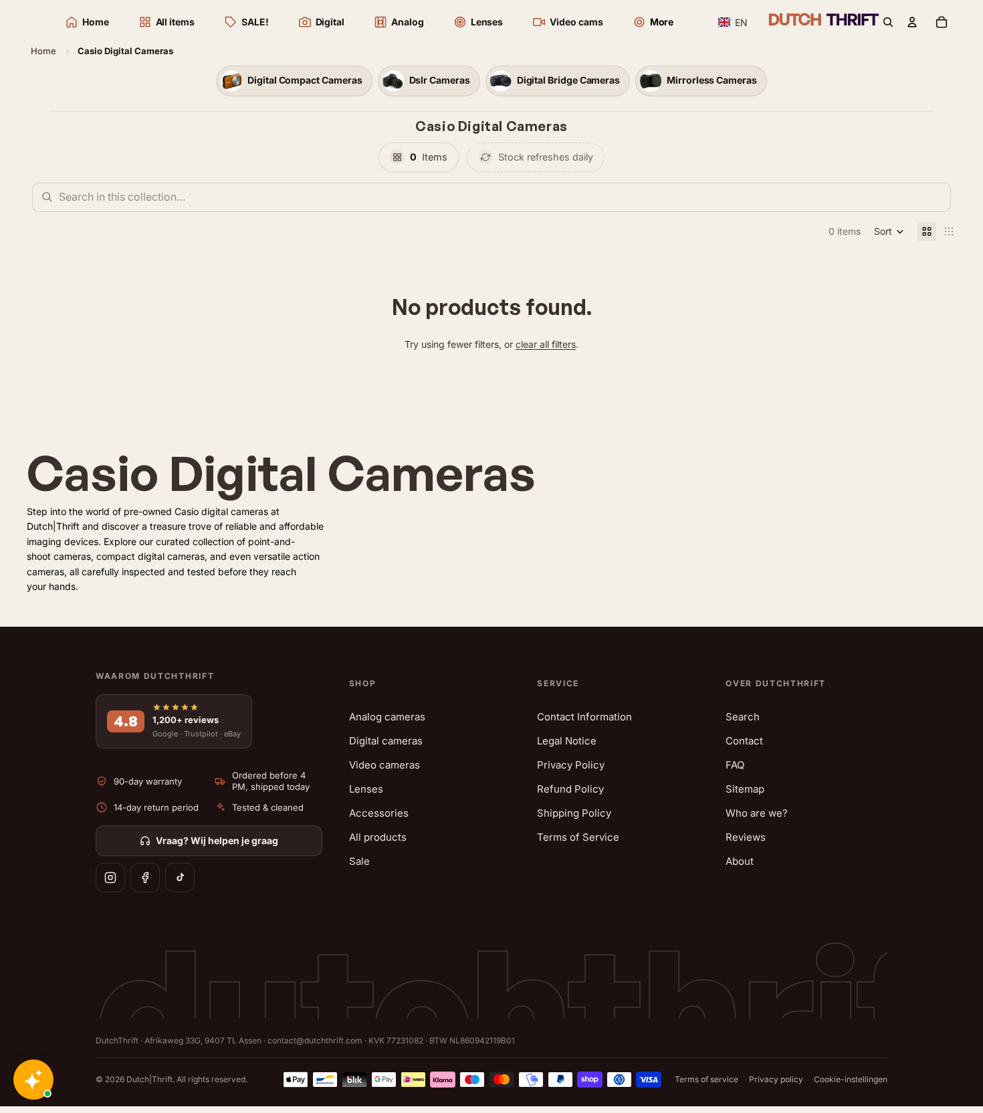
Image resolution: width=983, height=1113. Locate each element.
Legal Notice (566, 740)
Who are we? (757, 813)
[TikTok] (180, 877)
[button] (733, 22)
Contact (744, 740)
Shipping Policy (574, 813)
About (740, 861)
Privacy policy (776, 1079)
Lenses (366, 789)
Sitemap (745, 789)
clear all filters (546, 344)
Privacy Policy (571, 764)
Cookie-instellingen (850, 1079)
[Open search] (888, 22)
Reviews (746, 837)
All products (378, 837)
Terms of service (706, 1079)
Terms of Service (578, 837)
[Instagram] (110, 877)
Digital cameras (386, 740)
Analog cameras (387, 716)
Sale (359, 861)
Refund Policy (570, 789)
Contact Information (584, 716)
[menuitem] (653, 22)
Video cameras (384, 764)
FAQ (735, 764)
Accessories (379, 813)
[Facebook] (145, 877)
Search (743, 716)
